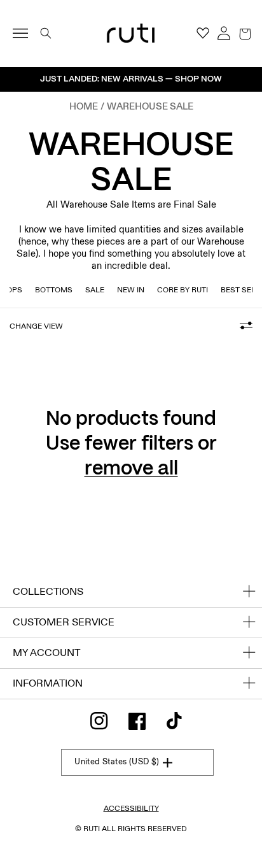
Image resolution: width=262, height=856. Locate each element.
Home (83, 106)
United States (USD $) (116, 761)
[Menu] (26, 33)
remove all (131, 469)
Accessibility (131, 808)
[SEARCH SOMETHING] (46, 33)
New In (130, 290)
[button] (245, 33)
